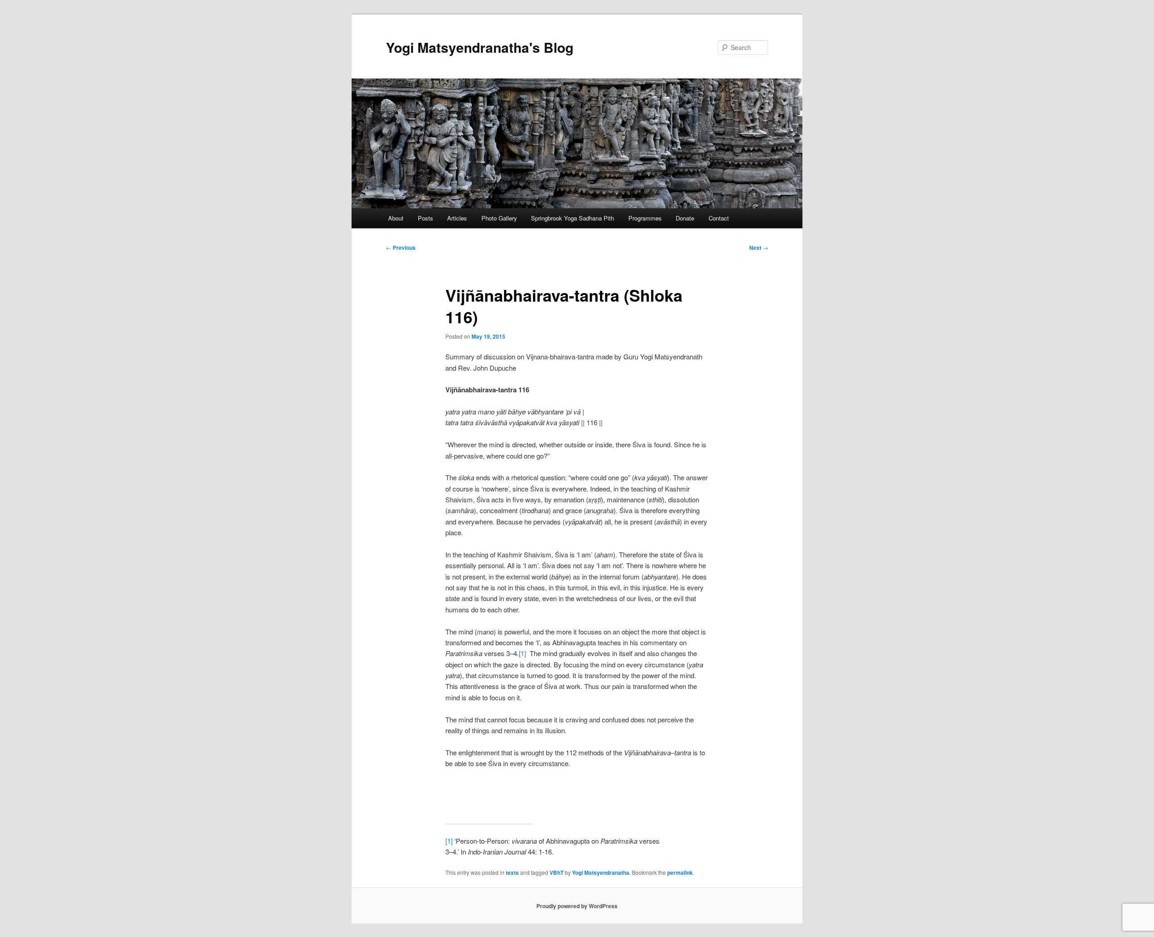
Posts (425, 218)
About (395, 218)
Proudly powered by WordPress (577, 906)
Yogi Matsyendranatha (600, 872)
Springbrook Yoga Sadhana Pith (572, 218)
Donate (685, 218)
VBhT (556, 872)
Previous (401, 247)
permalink (680, 872)
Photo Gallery (499, 218)
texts (512, 872)
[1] (522, 653)
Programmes (645, 218)
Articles (457, 218)
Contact (719, 218)
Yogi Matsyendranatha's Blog (479, 47)
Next (758, 247)
